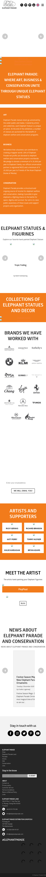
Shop (3, 752)
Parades (4, 757)
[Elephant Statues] (23, 317)
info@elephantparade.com (14, 814)
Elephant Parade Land (9, 754)
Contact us (5, 783)
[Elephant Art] (22, 58)
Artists (4, 759)
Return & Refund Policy (9, 792)
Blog (23, 603)
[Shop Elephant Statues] (22, 61)
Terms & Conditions (8, 790)
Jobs (3, 766)
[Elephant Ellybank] (23, 320)
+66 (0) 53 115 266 (12, 809)
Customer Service (7, 788)
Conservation (6, 763)
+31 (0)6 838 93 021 (12, 830)
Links (3, 794)
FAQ (3, 761)
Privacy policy (6, 785)
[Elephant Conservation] (22, 64)
